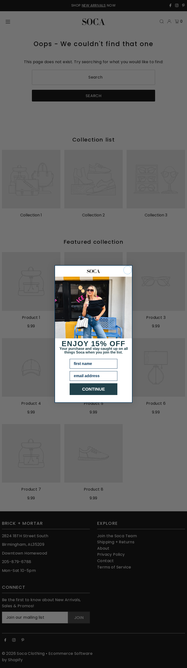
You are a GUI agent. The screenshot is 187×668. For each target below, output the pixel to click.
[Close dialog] (127, 270)
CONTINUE (93, 389)
